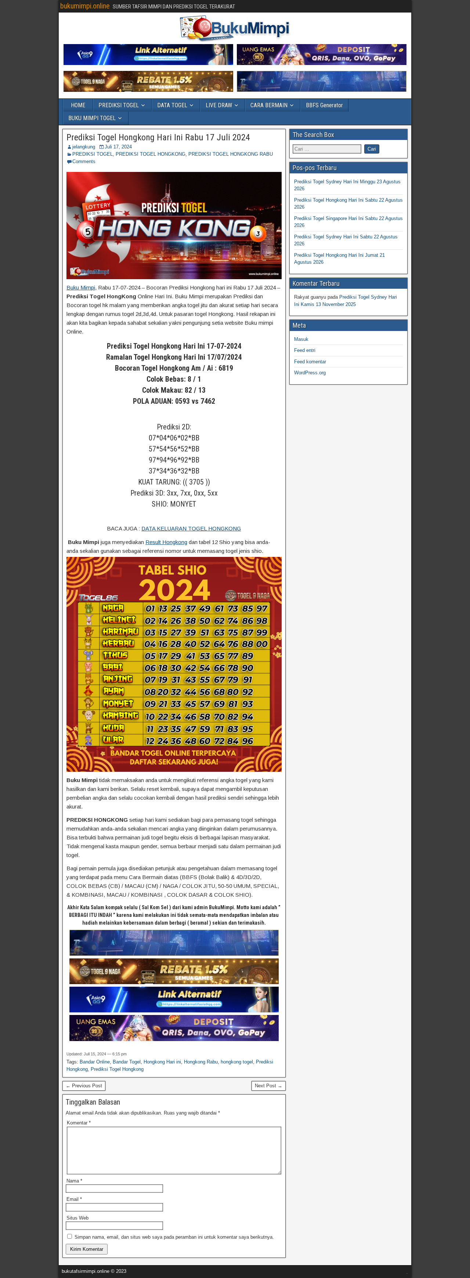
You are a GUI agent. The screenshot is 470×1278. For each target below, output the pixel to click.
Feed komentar (310, 361)
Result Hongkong (166, 542)
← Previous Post (84, 1085)
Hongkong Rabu (201, 1062)
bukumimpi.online (85, 5)
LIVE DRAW (219, 105)
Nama (74, 1181)
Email (74, 1199)
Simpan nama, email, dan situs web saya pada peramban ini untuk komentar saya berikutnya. (174, 1237)
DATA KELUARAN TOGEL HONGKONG (191, 528)
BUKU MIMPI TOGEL (92, 118)
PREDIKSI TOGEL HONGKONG (150, 154)
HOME (78, 105)
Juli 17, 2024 (118, 147)
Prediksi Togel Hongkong (117, 1069)
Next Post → (268, 1085)
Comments (83, 161)
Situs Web (77, 1218)
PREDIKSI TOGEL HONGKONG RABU (230, 154)
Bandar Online (95, 1062)
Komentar (79, 1123)
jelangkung (83, 147)
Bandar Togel (127, 1062)
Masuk (301, 339)
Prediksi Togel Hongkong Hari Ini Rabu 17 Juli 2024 (158, 137)
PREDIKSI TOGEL (118, 105)
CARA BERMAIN (269, 105)
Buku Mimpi (80, 287)
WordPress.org (310, 372)
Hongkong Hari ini (162, 1062)
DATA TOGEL (172, 105)
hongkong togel (237, 1062)
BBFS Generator (324, 105)
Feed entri (304, 350)
